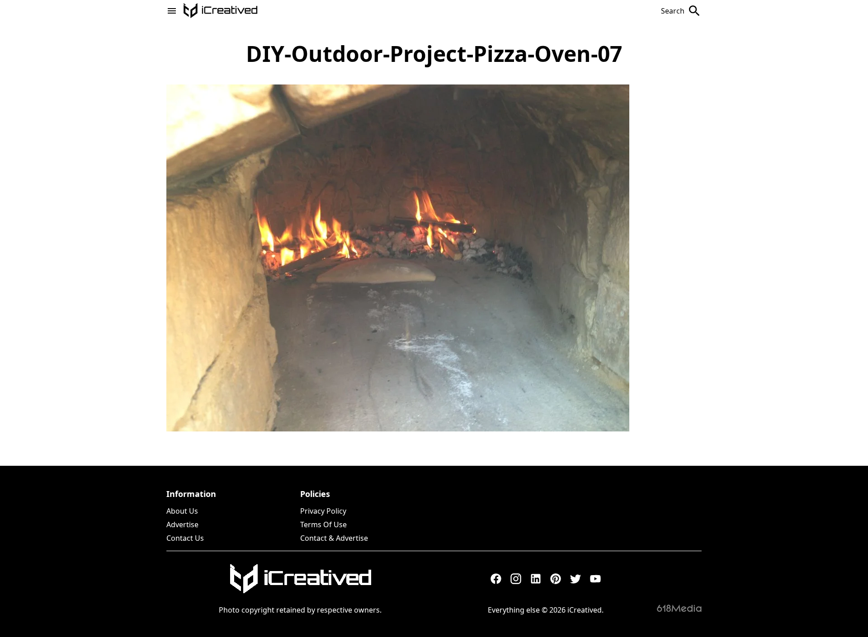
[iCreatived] (300, 578)
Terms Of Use (323, 524)
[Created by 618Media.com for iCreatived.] (679, 608)
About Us (182, 511)
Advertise (182, 524)
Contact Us (185, 538)
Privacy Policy (323, 511)
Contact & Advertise (334, 538)
